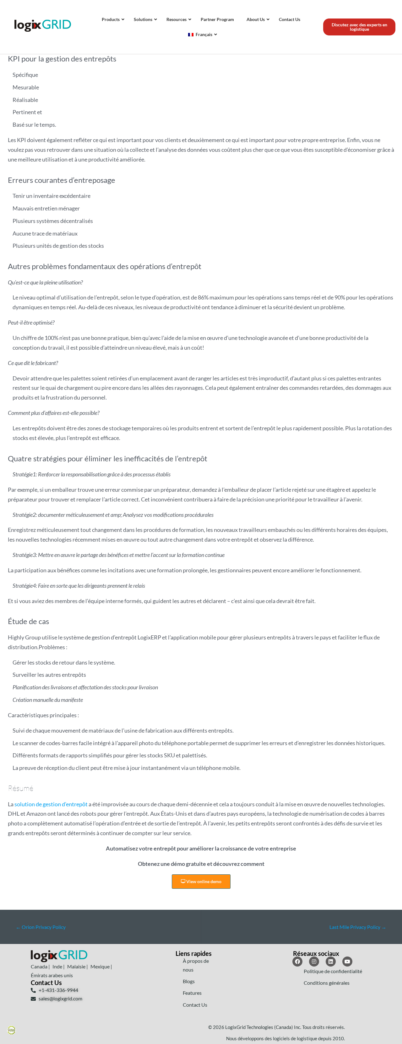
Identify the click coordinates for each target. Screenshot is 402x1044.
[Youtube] (347, 962)
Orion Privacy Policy (41, 927)
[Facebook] (297, 962)
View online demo (203, 881)
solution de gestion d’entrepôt (51, 804)
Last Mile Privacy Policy (357, 927)
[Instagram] (314, 962)
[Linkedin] (331, 962)
